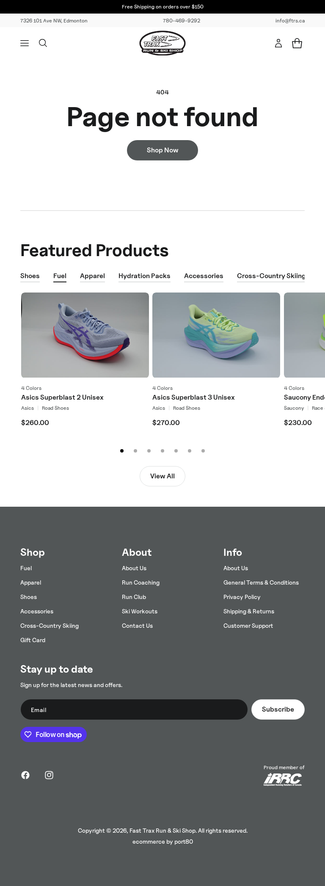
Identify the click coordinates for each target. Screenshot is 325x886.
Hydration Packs (144, 276)
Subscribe (278, 709)
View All (162, 476)
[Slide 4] (162, 451)
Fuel (59, 276)
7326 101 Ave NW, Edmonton (54, 20)
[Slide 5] (176, 451)
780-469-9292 (181, 20)
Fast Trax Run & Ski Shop (162, 830)
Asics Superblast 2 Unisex (62, 397)
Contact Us (137, 625)
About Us (134, 567)
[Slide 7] (203, 451)
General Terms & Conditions (261, 582)
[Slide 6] (189, 451)
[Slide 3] (149, 451)
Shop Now (163, 150)
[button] (24, 43)
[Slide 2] (135, 451)
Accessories (203, 276)
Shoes (30, 276)
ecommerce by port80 (162, 841)
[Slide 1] (122, 451)
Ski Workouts (139, 611)
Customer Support (248, 625)
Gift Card (32, 639)
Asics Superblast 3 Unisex (193, 397)
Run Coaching (141, 582)
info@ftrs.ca (290, 20)
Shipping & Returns (248, 611)
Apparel (92, 276)
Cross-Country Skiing (271, 276)
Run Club (134, 596)
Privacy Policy (242, 596)
